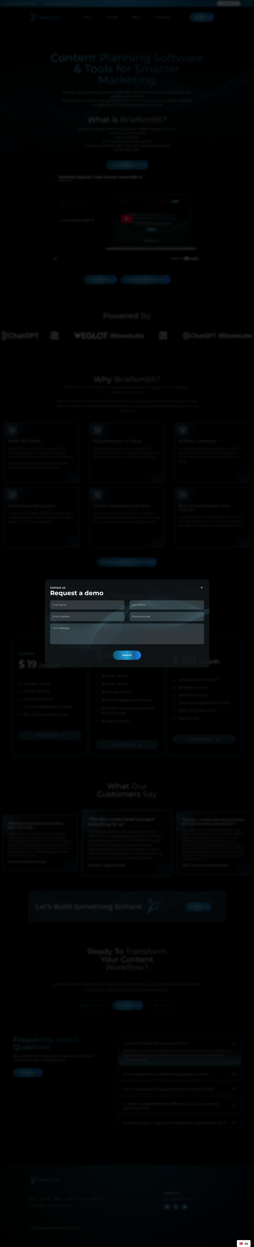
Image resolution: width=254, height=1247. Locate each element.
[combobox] (244, 1243)
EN (246, 1243)
